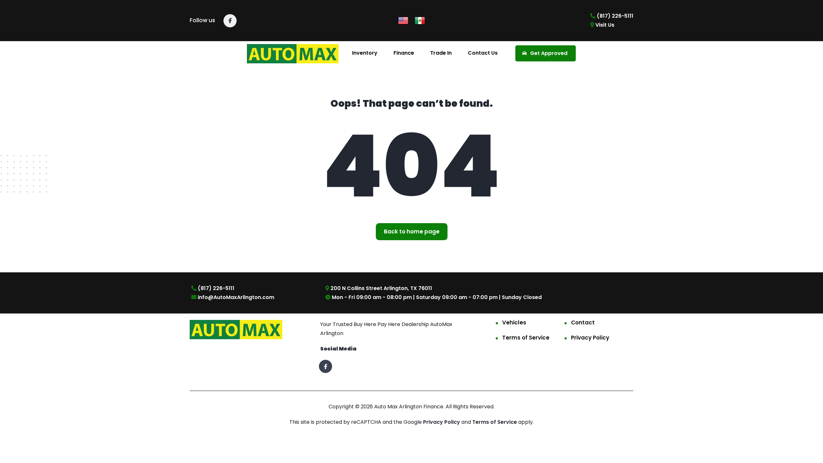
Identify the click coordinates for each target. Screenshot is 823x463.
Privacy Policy (590, 337)
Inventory (364, 53)
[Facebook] (230, 20)
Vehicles (514, 322)
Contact (583, 322)
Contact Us (483, 53)
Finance (403, 53)
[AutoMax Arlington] (293, 53)
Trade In (441, 53)
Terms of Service (525, 337)
